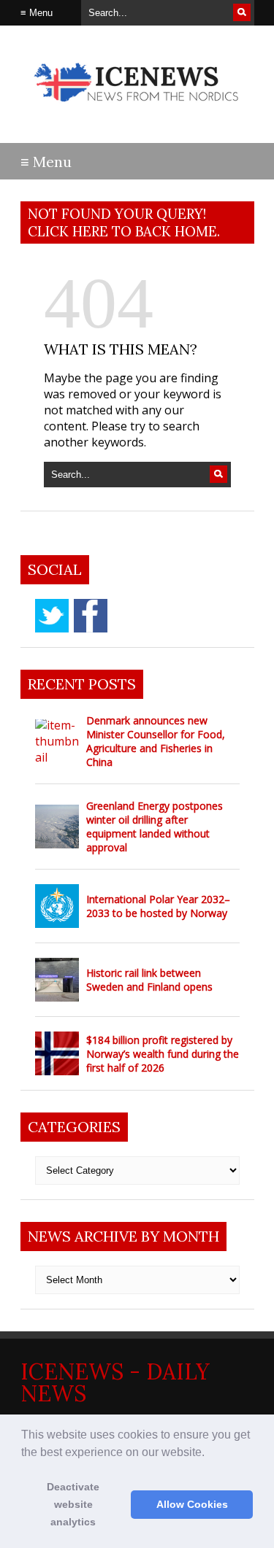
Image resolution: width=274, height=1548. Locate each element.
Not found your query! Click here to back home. (124, 222)
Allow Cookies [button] (192, 1504)
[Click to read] (57, 741)
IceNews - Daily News (115, 1382)
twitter (52, 615)
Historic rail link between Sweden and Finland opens (149, 980)
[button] (210, 1453)
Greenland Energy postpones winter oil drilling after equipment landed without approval (154, 826)
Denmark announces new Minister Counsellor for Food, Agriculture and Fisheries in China (155, 741)
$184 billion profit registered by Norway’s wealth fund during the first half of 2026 (162, 1054)
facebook (90, 615)
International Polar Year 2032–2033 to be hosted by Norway (158, 906)
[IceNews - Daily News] (137, 109)
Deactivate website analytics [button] (73, 1504)
